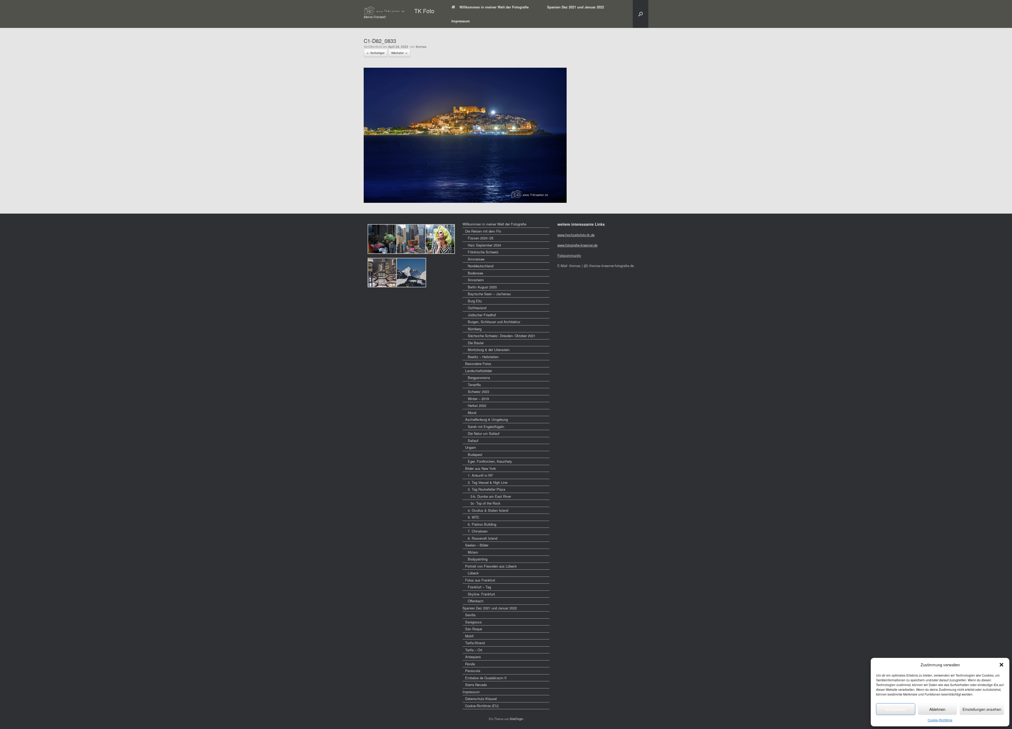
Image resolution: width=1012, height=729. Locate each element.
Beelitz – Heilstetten (483, 356)
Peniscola (472, 670)
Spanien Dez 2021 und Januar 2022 (575, 6)
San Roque (473, 628)
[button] (1001, 664)
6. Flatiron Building (482, 524)
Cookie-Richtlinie (940, 720)
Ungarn (470, 447)
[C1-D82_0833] (465, 201)
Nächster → (399, 53)
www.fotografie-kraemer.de (577, 245)
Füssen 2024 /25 (480, 237)
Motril (469, 635)
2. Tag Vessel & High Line (487, 482)
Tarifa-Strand (475, 642)
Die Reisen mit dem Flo (483, 231)
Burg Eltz (475, 300)
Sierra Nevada (476, 684)
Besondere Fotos (478, 363)
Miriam (473, 552)
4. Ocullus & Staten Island (488, 510)
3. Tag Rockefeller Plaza (486, 489)
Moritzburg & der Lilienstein (488, 349)
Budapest (475, 454)
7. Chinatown (478, 531)
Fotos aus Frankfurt (480, 580)
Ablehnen (937, 709)
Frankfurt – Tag (479, 586)
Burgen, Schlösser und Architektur (494, 321)
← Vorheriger (376, 53)
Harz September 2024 (484, 245)
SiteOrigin (516, 719)
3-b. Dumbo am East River (490, 496)
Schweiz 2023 (478, 391)
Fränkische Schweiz (483, 251)
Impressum (460, 20)
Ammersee (476, 259)
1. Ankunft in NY (480, 475)
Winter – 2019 (478, 398)
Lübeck (473, 572)
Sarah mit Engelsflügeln (486, 426)
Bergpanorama (479, 377)
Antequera (473, 656)
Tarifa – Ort (473, 649)
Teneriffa (474, 384)
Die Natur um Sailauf (483, 433)
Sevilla (470, 614)
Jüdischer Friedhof (482, 314)
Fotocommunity (569, 255)
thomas (421, 46)
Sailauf (473, 440)
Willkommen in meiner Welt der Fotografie (494, 6)
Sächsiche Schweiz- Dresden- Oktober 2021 (501, 335)
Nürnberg (474, 328)
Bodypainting (478, 558)
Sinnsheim (476, 279)
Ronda (470, 663)
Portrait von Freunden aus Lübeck (491, 566)
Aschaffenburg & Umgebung (486, 419)
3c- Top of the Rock (485, 503)
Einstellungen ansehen (981, 709)
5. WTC (473, 517)
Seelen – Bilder (476, 545)
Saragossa (473, 621)
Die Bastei (476, 342)
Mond (472, 412)
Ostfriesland (477, 307)
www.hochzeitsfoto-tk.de (576, 234)
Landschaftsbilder (478, 370)
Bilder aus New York (480, 468)
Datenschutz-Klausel (481, 698)
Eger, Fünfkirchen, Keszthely (490, 461)
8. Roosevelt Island (482, 538)
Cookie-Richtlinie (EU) (482, 705)
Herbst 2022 (477, 405)
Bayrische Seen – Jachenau (489, 293)
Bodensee (475, 272)
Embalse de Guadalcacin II (486, 677)
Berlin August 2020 (482, 286)
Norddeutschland (480, 265)
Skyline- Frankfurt (481, 594)
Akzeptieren (895, 709)
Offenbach (475, 600)
